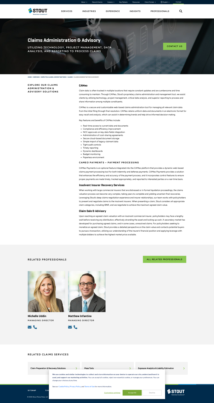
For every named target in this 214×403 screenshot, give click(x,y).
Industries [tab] (89, 11)
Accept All (132, 393)
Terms (48, 390)
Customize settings (112, 393)
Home (30, 77)
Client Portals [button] (149, 2)
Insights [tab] (135, 11)
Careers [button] (110, 2)
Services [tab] (66, 11)
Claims (70, 77)
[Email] (30, 327)
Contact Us (174, 46)
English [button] (165, 2)
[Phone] (35, 327)
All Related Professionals (164, 259)
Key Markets (123, 2)
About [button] (83, 2)
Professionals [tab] (160, 11)
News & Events (97, 2)
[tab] (39, 11)
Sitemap (32, 390)
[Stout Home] (39, 11)
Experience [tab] (113, 11)
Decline (152, 393)
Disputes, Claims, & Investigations (53, 77)
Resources (136, 2)
